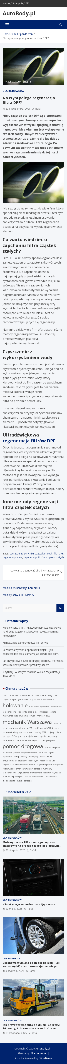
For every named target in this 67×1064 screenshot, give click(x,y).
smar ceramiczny (24, 769)
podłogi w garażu (48, 740)
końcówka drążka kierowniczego (33, 712)
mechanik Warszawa (27, 721)
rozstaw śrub (9, 769)
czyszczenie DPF (19, 553)
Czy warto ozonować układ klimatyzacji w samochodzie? (35, 572)
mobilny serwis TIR (23, 728)
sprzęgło (38, 769)
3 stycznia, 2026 (15, 971)
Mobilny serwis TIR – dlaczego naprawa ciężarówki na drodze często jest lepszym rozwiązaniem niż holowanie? (32, 631)
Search (60, 608)
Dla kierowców (13, 91)
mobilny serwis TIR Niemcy (46, 728)
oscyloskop (53, 736)
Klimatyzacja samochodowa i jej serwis (25, 642)
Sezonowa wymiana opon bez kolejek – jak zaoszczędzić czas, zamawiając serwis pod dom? (31, 966)
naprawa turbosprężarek (14, 732)
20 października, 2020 (18, 108)
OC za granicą (18, 736)
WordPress (45, 1058)
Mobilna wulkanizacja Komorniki (21, 588)
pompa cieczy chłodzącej (26, 756)
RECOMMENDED (18, 792)
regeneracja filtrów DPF (29, 441)
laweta (53, 712)
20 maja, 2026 (14, 908)
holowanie (15, 705)
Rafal (38, 108)
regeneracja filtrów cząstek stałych (44, 557)
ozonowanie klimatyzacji (27, 740)
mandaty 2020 (43, 716)
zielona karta (9, 781)
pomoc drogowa (23, 746)
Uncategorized (12, 958)
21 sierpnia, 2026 (15, 850)
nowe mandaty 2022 (36, 732)
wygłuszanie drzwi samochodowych (34, 772)
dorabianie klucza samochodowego (36, 695)
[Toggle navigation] (7, 24)
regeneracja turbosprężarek (49, 764)
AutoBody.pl (19, 13)
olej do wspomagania (36, 736)
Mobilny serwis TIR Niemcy (18, 595)
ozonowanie (8, 740)
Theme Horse (38, 1053)
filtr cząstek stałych (41, 553)
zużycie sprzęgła (24, 781)
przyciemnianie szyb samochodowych (20, 760)
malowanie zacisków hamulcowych (19, 716)
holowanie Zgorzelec (39, 706)
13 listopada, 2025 (16, 1033)
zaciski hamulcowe (34, 776)
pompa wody (45, 756)
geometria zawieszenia (43, 699)
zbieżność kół (50, 776)
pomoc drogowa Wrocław (25, 752)
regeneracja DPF (12, 557)
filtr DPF (58, 553)
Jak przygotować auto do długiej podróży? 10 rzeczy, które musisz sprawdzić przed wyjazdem (32, 1028)
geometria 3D (24, 699)
